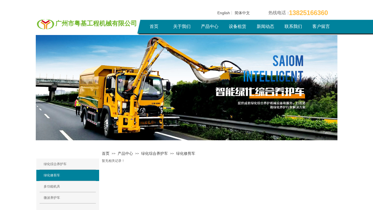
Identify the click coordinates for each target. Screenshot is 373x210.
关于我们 (182, 26)
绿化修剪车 (185, 153)
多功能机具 (52, 186)
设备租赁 (237, 26)
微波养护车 (52, 198)
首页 (154, 26)
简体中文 (242, 13)
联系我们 (293, 26)
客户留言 (321, 26)
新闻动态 (265, 26)
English (223, 13)
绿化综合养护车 (154, 153)
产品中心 (209, 26)
